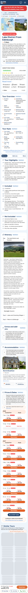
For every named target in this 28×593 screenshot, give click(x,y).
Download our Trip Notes (12, 62)
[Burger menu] (25, 2)
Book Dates (14, 420)
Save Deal (5, 591)
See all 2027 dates (14, 514)
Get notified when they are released (14, 520)
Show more (6, 380)
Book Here (22, 587)
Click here (8, 408)
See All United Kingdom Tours (17, 531)
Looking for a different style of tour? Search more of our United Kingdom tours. (14, 151)
